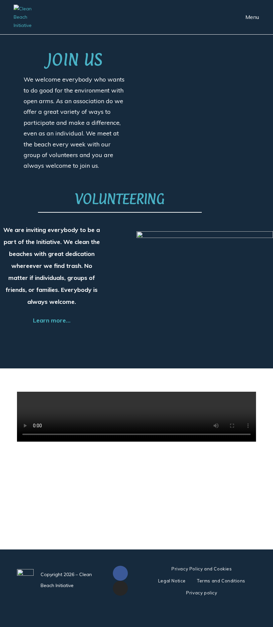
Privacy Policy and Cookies (201, 568)
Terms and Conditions (221, 580)
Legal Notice (172, 580)
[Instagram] (120, 588)
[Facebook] (120, 573)
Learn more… (52, 320)
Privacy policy (201, 592)
